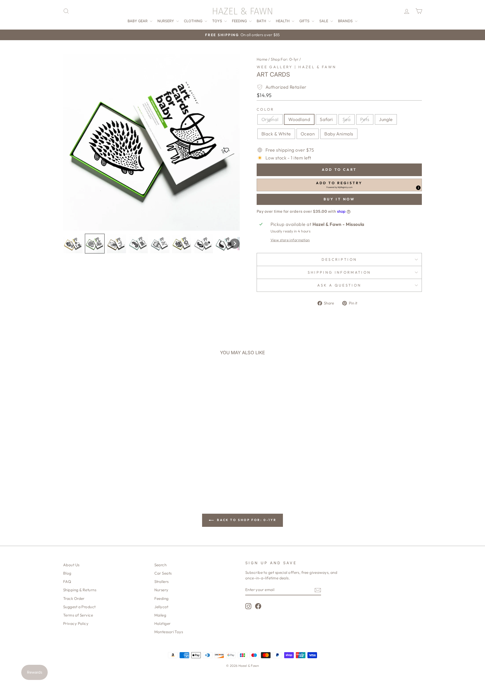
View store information (290, 240)
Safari (326, 119)
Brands (346, 21)
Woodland (299, 119)
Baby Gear (138, 21)
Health (283, 21)
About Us (71, 564)
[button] (73, 243)
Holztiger (162, 623)
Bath (262, 21)
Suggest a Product (79, 606)
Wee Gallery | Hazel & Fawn (296, 67)
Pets (364, 119)
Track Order (74, 598)
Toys (217, 21)
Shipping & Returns (79, 589)
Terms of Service (78, 615)
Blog (67, 573)
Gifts (304, 21)
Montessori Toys (168, 631)
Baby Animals (338, 134)
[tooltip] (418, 187)
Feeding (240, 21)
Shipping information (339, 272)
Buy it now (339, 199)
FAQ (67, 581)
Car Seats (163, 573)
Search (160, 564)
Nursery (166, 21)
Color (265, 109)
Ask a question (339, 285)
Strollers (161, 581)
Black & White (276, 134)
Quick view (105, 446)
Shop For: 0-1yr (285, 59)
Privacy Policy (75, 623)
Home (262, 59)
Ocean (308, 134)
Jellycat (161, 606)
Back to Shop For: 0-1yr (246, 520)
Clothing (193, 21)
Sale (324, 21)
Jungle (386, 119)
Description (339, 259)
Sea (347, 119)
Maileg (160, 615)
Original (270, 119)
